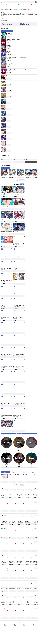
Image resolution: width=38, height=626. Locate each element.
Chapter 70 (3, 221)
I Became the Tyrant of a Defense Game (20, 498)
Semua (5, 167)
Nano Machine (8, 129)
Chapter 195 (9, 120)
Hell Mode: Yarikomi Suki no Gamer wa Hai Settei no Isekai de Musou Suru (12, 593)
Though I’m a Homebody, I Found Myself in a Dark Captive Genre (7, 369)
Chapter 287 (16, 422)
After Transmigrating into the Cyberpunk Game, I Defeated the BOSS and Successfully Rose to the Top (19, 406)
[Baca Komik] (2, 2)
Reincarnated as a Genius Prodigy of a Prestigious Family (19, 381)
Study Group (15, 268)
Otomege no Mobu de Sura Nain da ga (6, 331)
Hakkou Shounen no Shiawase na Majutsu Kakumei (12, 620)
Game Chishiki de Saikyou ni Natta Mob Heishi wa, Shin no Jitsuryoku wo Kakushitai (29, 620)
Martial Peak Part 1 (9, 87)
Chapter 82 (19, 596)
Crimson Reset (3, 306)
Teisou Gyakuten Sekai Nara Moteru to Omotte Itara (20, 525)
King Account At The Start (17, 419)
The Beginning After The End (4, 498)
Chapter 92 (11, 582)
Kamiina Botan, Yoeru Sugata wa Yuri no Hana (7, 231)
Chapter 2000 (9, 90)
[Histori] (23, 624)
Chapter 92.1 (28, 528)
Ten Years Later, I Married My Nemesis (7, 394)
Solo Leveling (8, 123)
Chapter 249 (3, 501)
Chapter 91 (11, 528)
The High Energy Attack (4, 256)
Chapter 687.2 (9, 78)
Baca (6, 454)
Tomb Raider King (9, 51)
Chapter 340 (16, 271)
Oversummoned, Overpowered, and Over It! (13, 39)
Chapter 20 (3, 422)
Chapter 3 (2, 234)
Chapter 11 (3, 359)
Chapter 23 (15, 259)
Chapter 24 (3, 334)
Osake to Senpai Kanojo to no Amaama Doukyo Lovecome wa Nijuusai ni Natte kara (29, 539)
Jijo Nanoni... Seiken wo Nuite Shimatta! (20, 482)
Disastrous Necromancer (10, 99)
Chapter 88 (8, 42)
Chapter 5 (19, 542)
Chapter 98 (27, 555)
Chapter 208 (9, 114)
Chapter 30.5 (3, 542)
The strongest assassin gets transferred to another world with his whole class (18, 69)
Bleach (7, 75)
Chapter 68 (15, 246)
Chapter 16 (19, 555)
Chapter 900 (9, 48)
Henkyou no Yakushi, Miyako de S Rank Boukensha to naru (12, 174)
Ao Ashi (7, 81)
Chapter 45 (3, 397)
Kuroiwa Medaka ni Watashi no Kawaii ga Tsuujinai (29, 566)
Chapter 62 (15, 196)
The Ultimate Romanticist (4, 243)
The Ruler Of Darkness (16, 331)
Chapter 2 (15, 434)
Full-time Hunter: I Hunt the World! (6, 268)
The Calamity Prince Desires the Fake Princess (20, 552)
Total (31, 30)
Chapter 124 (9, 72)
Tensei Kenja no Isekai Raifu (29, 174)
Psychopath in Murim (28, 512)
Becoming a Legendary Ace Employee (6, 206)
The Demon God (15, 231)
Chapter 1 (10, 485)
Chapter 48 (15, 359)
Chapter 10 (27, 485)
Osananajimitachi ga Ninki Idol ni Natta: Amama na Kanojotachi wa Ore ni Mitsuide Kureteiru (20, 539)
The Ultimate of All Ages (10, 63)
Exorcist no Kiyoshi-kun (20, 593)
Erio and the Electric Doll (29, 482)
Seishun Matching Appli (16, 431)
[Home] (4, 624)
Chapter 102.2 (11, 596)
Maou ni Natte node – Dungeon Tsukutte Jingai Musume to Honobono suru (29, 525)
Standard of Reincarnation (10, 117)
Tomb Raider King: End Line (17, 256)
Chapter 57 (3, 528)
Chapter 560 (9, 66)
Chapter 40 (3, 596)
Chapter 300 (9, 102)
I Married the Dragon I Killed (12, 512)
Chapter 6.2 (27, 542)
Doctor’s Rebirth (3, 193)
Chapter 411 (9, 54)
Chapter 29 (19, 569)
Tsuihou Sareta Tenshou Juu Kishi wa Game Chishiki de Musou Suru (17, 57)
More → (36, 492)
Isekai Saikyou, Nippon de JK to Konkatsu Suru (19, 218)
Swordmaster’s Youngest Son (11, 111)
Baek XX (2, 552)
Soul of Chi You (3, 512)
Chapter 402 (9, 108)
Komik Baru (22, 488)
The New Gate (27, 498)
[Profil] (33, 624)
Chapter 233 (27, 569)
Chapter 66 (3, 284)
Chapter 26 (3, 246)
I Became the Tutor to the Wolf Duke (6, 356)
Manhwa (23, 167)
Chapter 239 (3, 196)
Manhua (33, 167)
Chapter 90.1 (28, 177)
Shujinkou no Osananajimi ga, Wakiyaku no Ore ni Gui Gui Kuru (19, 306)
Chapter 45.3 (11, 501)
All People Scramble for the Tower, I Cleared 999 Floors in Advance (7, 218)
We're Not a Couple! (16, 394)
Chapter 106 (16, 384)
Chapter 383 (9, 84)
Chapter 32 (3, 409)
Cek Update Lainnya (19, 437)
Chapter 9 (2, 271)
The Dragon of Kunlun (4, 620)
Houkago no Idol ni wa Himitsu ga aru (19, 193)
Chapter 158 (9, 36)
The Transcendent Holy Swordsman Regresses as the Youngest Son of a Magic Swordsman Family (7, 419)
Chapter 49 (11, 177)
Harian (19, 30)
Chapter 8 (15, 397)
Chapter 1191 (9, 96)
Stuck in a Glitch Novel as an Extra (20, 620)
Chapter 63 (15, 409)
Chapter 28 (15, 334)
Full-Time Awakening (9, 33)
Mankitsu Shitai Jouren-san (4, 566)
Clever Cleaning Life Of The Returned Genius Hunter (19, 344)
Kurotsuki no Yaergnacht (20, 512)
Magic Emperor (8, 45)
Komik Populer (22, 180)
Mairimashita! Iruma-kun (20, 174)
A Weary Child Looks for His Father (18, 356)
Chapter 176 (9, 60)
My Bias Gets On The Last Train (12, 525)
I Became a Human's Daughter (5, 406)
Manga (14, 167)
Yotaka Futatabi (19, 566)
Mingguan (6, 30)
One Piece (7, 93)
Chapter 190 (3, 555)
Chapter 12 (11, 569)
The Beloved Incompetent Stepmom (18, 369)
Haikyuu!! (7, 105)
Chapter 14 (27, 582)
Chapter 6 (10, 555)
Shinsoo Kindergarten (28, 593)
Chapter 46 (15, 234)
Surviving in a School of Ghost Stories (6, 281)
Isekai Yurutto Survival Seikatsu (4, 593)
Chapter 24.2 (3, 569)
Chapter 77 (27, 596)
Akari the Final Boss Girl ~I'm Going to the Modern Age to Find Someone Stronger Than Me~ (19, 243)
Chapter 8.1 (19, 528)
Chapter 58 (3, 309)
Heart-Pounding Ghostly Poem (4, 525)
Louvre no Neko (11, 566)
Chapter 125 (27, 501)
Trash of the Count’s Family (5, 344)
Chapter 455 (19, 177)
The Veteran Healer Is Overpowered (29, 552)
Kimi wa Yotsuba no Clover (4, 174)
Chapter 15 (15, 221)
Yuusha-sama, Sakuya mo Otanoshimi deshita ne (4, 539)
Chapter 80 (3, 259)
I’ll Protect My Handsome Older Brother (7, 381)
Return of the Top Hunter (12, 552)
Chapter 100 (3, 177)
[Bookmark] (14, 624)
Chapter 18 (3, 384)
